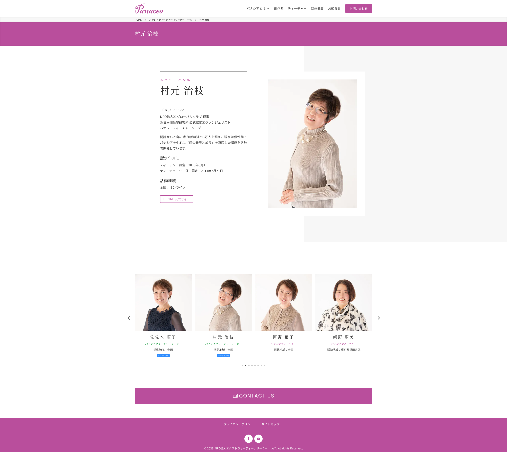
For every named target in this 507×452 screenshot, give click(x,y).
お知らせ (334, 9)
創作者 (278, 9)
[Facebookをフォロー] (248, 439)
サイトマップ (270, 423)
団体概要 (317, 9)
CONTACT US (256, 395)
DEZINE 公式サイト (176, 199)
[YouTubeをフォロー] (258, 439)
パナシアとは (256, 9)
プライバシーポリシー (238, 423)
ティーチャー (297, 9)
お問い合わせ (359, 8)
